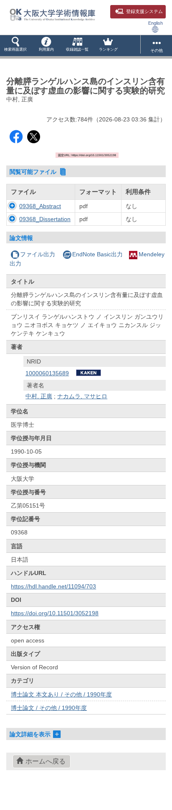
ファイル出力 (37, 254)
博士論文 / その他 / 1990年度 (49, 707)
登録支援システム (144, 11)
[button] (15, 45)
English (155, 23)
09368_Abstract (40, 206)
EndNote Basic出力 (97, 254)
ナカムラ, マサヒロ (82, 396)
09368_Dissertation (45, 219)
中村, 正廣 (38, 396)
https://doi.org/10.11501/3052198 (55, 613)
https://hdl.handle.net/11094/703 (53, 586)
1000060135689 (47, 373)
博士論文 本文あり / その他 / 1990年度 (61, 694)
